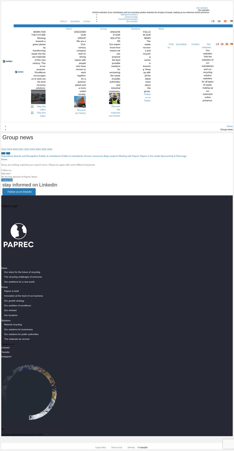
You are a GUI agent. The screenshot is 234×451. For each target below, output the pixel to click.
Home (230, 126)
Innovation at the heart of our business (23, 296)
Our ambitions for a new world (19, 281)
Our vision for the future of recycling (22, 272)
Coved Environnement (128, 19)
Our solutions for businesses (18, 329)
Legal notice (100, 447)
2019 (9, 149)
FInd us (63, 21)
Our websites (202, 8)
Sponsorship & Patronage (174, 156)
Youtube (5, 352)
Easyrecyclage (131, 17)
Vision (69, 28)
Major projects (111, 156)
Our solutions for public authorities (21, 334)
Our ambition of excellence (17, 305)
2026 (49, 149)
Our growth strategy (14, 300)
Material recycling (13, 324)
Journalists (75, 21)
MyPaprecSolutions (129, 15)
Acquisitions (7, 156)
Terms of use (116, 447)
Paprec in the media (150, 156)
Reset (4, 159)
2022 (26, 149)
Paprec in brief (11, 291)
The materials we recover (17, 339)
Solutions (135, 28)
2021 (21, 149)
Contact (86, 21)
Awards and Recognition (26, 156)
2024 (38, 149)
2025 (43, 149)
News (161, 28)
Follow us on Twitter (147, 97)
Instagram (6, 356)
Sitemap (131, 447)
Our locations (11, 315)
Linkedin (5, 347)
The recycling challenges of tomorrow (23, 277)
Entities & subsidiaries (50, 156)
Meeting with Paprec (129, 156)
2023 (32, 149)
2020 (15, 149)
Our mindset (10, 310)
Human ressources (93, 156)
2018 (3, 149)
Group (103, 28)
